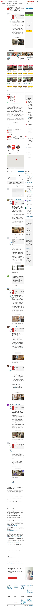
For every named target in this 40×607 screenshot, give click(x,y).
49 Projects (12, 9)
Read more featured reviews (29, 216)
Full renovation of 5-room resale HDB (29, 183)
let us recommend (28, 239)
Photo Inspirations (20, 3)
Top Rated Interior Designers (29, 599)
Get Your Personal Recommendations (28, 248)
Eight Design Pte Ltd (15, 84)
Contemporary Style (23, 585)
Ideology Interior (25, 84)
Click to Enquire (29, 30)
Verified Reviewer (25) (21, 179)
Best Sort (22, 186)
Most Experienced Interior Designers (29, 601)
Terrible (8, 179)
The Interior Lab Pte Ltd (21, 84)
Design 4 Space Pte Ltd (31, 71)
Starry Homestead (15, 71)
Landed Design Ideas (30, 592)
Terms (30, 605)
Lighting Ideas (15, 584)
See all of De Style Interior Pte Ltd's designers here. (14, 558)
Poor (8, 178)
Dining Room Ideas (9, 588)
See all (32, 63)
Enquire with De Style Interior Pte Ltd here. (12, 525)
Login (38, 1)
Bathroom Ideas (9, 587)
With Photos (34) (21, 177)
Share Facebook (11, 19)
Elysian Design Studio (10, 71)
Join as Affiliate (16, 602)
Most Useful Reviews (23, 602)
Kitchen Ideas (8, 586)
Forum (31, 3)
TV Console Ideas (16, 586)
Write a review (22, 603)
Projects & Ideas (14, 3)
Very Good (8, 176)
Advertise (15, 600)
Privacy (32, 605)
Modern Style (22, 588)
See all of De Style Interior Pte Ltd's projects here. (13, 542)
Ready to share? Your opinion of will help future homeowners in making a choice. (18, 195)
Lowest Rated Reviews (23, 601)
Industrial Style (22, 586)
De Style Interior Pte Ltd (13, 7)
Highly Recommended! (29, 200)
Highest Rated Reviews (22, 600)
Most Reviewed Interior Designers (29, 602)
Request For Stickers (16, 599)
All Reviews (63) (21, 175)
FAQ (7, 600)
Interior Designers (8, 3)
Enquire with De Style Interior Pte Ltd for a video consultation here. (15, 563)
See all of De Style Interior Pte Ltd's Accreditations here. (14, 536)
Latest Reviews (3, 3)
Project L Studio (9, 84)
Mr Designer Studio (26, 71)
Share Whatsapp (11, 20)
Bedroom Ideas (9, 585)
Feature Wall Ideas (16, 587)
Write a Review (30, 8)
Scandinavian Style (23, 589)
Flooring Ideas (15, 585)
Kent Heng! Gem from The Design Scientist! (29, 208)
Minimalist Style (22, 587)
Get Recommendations (30, 1)
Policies (8, 599)
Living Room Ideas (9, 584)
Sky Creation (19, 71)
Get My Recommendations (12, 577)
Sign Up (35, 1)
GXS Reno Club (16, 601)
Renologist (29, 84)
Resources (8, 601)
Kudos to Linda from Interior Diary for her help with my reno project (29, 174)
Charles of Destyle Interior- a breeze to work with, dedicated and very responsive (29, 191)
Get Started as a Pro (28, 265)
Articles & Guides (27, 3)
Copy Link (10, 22)
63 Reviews (10, 9)
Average (8, 177)
